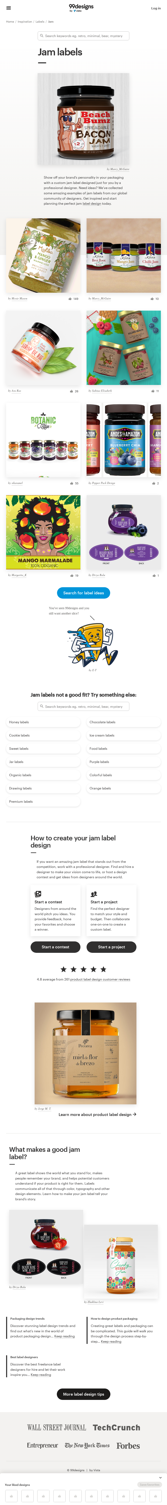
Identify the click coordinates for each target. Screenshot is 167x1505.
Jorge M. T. (44, 1108)
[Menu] (8, 8)
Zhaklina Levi (95, 1302)
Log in (156, 8)
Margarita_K (19, 575)
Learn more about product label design (95, 1114)
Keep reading (64, 1336)
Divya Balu (98, 575)
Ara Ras (16, 390)
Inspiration (25, 21)
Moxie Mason (19, 298)
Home (10, 21)
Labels (40, 21)
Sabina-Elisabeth (102, 390)
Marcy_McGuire (119, 169)
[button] (160, 1477)
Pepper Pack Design (103, 483)
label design (92, 203)
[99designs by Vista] (81, 8)
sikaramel (17, 483)
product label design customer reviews (100, 979)
